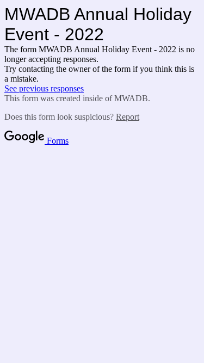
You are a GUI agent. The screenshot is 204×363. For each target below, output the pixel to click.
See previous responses (44, 88)
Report (127, 116)
